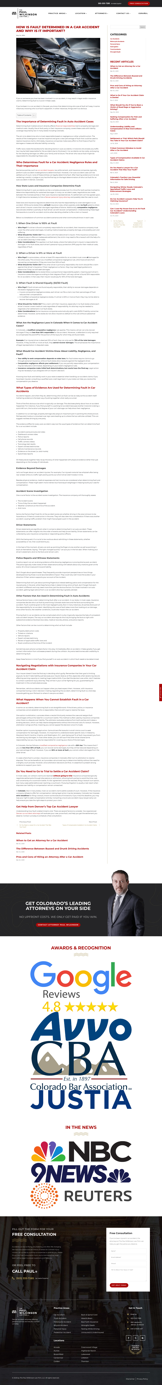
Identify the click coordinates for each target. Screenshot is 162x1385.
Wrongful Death (115, 52)
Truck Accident (60, 1318)
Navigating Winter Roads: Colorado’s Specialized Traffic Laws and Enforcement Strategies (126, 189)
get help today (119, 1285)
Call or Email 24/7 (137, 1329)
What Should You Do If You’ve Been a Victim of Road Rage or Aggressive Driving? (126, 107)
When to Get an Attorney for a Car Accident (42, 840)
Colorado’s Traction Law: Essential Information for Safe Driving (125, 178)
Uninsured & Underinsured (92, 1332)
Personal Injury (115, 44)
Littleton (84, 1358)
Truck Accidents (115, 49)
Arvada (57, 1347)
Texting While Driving (90, 1329)
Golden (57, 1361)
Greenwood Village (89, 1347)
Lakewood (85, 1354)
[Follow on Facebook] (128, 1338)
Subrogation (114, 46)
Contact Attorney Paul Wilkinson (58, 925)
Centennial (58, 1358)
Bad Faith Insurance (89, 1322)
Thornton (85, 1361)
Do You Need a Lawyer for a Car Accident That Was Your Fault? (124, 169)
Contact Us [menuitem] (122, 13)
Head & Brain (86, 1318)
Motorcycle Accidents (117, 41)
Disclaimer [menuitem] (130, 1379)
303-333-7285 (136, 1318)
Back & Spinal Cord (89, 1315)
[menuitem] (143, 13)
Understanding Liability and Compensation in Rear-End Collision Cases (126, 129)
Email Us (134, 1314)
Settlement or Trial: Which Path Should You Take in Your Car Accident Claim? (127, 139)
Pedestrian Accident (62, 1332)
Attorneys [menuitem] (101, 13)
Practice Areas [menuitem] (56, 13)
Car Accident (59, 1315)
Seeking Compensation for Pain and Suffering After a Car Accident (126, 118)
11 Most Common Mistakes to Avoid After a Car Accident (125, 149)
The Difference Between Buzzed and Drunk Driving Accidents (52, 848)
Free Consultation (139, 3)
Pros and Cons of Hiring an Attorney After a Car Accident (49, 856)
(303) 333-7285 (25, 1278)
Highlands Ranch (88, 1351)
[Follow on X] (135, 1338)
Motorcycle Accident (62, 1322)
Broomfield (58, 1354)
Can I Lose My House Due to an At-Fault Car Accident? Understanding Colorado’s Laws (127, 211)
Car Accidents (114, 39)
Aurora (56, 1351)
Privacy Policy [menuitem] (142, 1379)
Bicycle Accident (61, 1325)
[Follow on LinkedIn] (142, 1338)
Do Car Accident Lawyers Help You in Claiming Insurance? (126, 200)
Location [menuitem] (80, 13)
